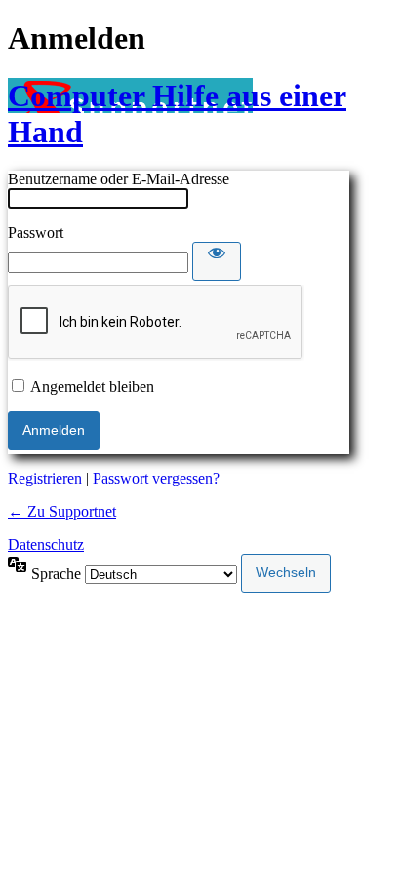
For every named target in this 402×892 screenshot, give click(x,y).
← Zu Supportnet (62, 511)
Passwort (35, 232)
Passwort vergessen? (156, 478)
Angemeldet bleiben (92, 386)
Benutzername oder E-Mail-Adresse (118, 179)
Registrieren (45, 478)
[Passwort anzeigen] (216, 261)
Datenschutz (46, 544)
